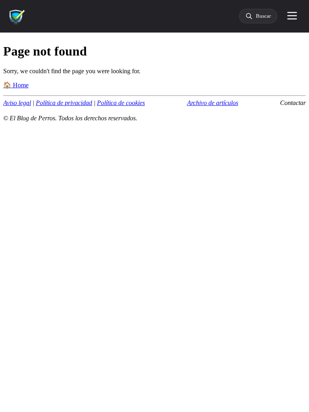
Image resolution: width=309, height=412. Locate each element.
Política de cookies (121, 102)
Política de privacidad (64, 102)
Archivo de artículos (212, 102)
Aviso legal (17, 102)
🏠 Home (16, 85)
